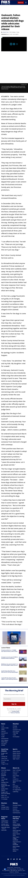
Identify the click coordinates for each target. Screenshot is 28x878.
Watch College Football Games (17, 824)
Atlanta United (16, 757)
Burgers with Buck (4, 753)
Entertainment (4, 738)
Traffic (14, 735)
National (3, 731)
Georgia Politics (5, 807)
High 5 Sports (16, 759)
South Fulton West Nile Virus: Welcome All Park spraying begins (9, 671)
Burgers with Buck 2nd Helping (5, 792)
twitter (14, 859)
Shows (3, 768)
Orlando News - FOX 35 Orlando (5, 824)
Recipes (3, 762)
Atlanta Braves (16, 751)
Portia (2, 777)
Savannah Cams (17, 729)
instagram (17, 859)
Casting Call (4, 756)
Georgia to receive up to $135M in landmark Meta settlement (9, 657)
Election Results (5, 809)
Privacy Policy (15, 711)
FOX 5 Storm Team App (16, 732)
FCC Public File (16, 788)
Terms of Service (15, 712)
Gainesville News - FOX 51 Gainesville (5, 829)
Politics (3, 735)
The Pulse (3, 772)
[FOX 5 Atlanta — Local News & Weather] (5, 2)
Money (15, 803)
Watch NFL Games (15, 821)
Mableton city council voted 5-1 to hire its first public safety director (9, 664)
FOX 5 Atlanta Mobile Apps (4, 741)
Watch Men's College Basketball (16, 838)
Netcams (15, 728)
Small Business (16, 812)
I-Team (17, 32)
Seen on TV (16, 772)
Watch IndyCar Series (16, 834)
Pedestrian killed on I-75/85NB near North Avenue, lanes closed (9, 650)
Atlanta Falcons (17, 753)
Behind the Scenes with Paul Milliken (5, 785)
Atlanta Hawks (16, 755)
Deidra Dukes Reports (4, 789)
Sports (15, 749)
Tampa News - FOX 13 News (5, 821)
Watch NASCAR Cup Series (17, 831)
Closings (15, 726)
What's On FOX (5, 797)
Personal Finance (17, 805)
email (20, 859)
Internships (15, 786)
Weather (16, 724)
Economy (15, 807)
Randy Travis (6, 32)
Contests (15, 774)
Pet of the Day (5, 760)
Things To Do (4, 764)
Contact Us (15, 779)
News (3, 724)
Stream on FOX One (16, 817)
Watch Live (20, 2)
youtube (8, 859)
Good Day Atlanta (4, 750)
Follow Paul (4, 758)
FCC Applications (17, 789)
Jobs (14, 784)
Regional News (4, 817)
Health (3, 736)
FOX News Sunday (4, 744)
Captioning (15, 791)
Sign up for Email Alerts (17, 781)
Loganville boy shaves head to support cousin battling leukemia (9, 678)
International (4, 733)
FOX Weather (16, 736)
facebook (11, 859)
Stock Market (16, 811)
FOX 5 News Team (16, 776)
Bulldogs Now (4, 782)
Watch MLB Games (16, 828)
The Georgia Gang (4, 779)
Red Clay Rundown (3, 774)
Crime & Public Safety (5, 728)
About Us (16, 768)
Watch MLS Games (16, 850)
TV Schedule (4, 799)
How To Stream (17, 770)
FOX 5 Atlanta (12, 32)
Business (15, 809)
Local (2, 726)
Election (4, 803)
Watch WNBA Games (16, 847)
